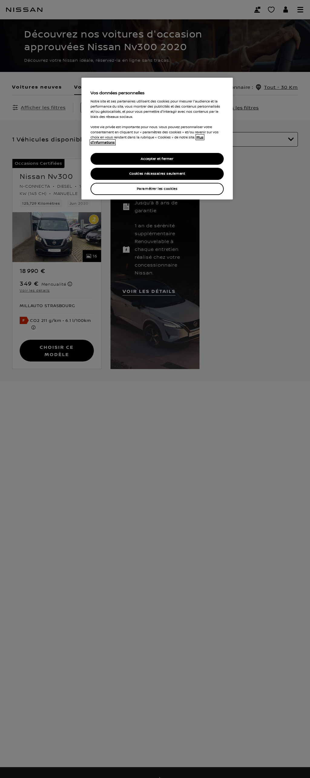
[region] (157, 138)
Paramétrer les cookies (157, 189)
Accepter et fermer (157, 159)
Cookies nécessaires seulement (157, 174)
